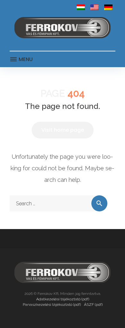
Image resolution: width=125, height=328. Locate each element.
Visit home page (62, 130)
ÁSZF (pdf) (93, 304)
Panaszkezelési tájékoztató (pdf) (52, 304)
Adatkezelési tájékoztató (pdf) (62, 299)
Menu (25, 59)
